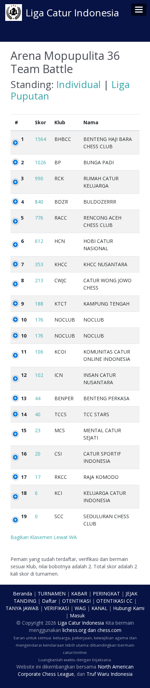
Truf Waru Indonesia (110, 674)
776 (39, 217)
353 (39, 264)
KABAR (79, 593)
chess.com (109, 630)
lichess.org (74, 630)
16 (24, 453)
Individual (78, 84)
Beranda (22, 593)
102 (39, 375)
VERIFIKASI (56, 608)
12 (24, 375)
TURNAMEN (52, 593)
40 (37, 414)
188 (39, 303)
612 (39, 241)
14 (24, 414)
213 (39, 280)
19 (24, 516)
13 (24, 398)
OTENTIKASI (76, 601)
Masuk (77, 615)
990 (39, 178)
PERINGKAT (106, 593)
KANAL (99, 608)
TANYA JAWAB (22, 608)
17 (24, 477)
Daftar (49, 601)
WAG (80, 608)
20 (37, 453)
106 (39, 351)
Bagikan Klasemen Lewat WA (43, 537)
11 (24, 351)
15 (24, 430)
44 (37, 398)
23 (37, 430)
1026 (40, 162)
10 (24, 319)
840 (39, 201)
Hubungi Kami (128, 608)
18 (24, 493)
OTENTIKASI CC (114, 601)
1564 (40, 139)
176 (39, 319)
